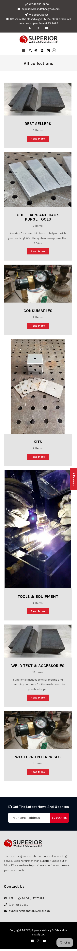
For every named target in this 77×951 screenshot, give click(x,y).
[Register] (42, 50)
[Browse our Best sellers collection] (38, 99)
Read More (38, 138)
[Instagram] (39, 28)
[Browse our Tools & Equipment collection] (38, 529)
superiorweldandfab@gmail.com (41, 8)
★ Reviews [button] (73, 479)
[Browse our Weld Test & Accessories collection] (38, 641)
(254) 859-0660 (39, 4)
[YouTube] (46, 28)
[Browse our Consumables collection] (38, 284)
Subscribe (59, 817)
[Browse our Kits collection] (38, 386)
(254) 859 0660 (18, 904)
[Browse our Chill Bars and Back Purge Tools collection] (38, 179)
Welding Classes (39, 14)
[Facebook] (31, 28)
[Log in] (36, 50)
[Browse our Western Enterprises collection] (38, 730)
